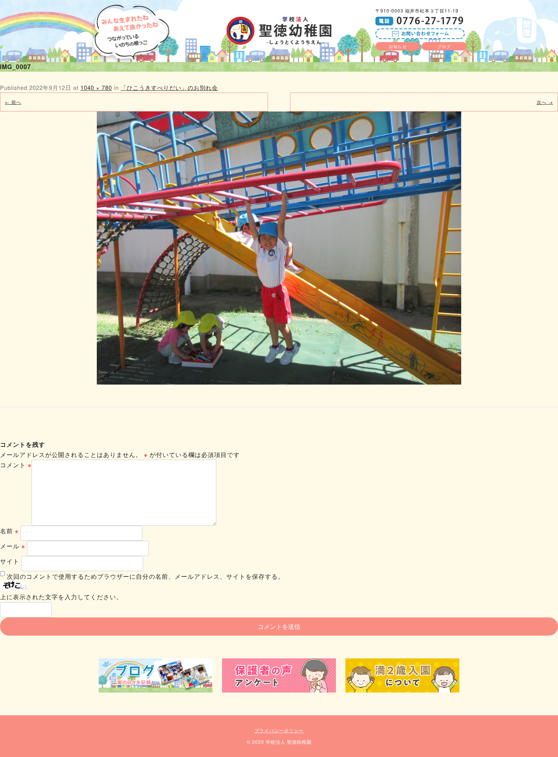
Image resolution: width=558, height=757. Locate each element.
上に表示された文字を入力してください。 (61, 596)
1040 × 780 (96, 87)
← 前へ (13, 102)
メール (12, 546)
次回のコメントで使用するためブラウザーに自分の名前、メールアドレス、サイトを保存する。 (145, 576)
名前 (9, 530)
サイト (9, 561)
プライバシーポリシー (279, 730)
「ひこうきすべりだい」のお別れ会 (169, 87)
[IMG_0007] (279, 248)
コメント (16, 464)
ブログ (444, 46)
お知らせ (398, 46)
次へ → (545, 102)
